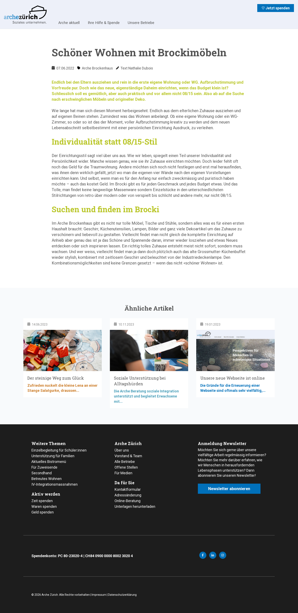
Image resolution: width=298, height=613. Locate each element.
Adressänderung (128, 495)
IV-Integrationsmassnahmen (54, 484)
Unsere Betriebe (141, 23)
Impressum (99, 594)
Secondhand (41, 473)
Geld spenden (42, 512)
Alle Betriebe (125, 461)
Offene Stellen (126, 467)
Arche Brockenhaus (97, 68)
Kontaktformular (128, 489)
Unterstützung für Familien (52, 456)
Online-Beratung (127, 501)
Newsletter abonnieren (229, 488)
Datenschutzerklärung (122, 594)
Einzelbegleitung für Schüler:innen (59, 450)
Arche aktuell (69, 23)
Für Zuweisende (44, 467)
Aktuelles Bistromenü (48, 461)
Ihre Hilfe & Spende (104, 23)
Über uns (122, 450)
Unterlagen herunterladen (135, 506)
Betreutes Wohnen (46, 479)
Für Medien (123, 473)
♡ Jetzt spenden (276, 8)
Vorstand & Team (128, 456)
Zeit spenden (42, 501)
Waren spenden (44, 506)
